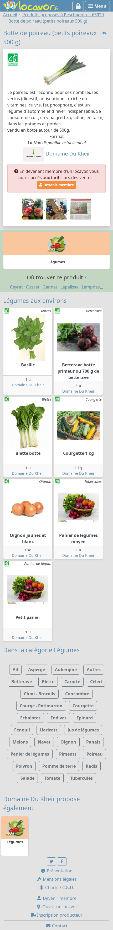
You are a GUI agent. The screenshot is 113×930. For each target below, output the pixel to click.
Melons (20, 742)
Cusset (32, 287)
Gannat (50, 287)
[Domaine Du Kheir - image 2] (57, 208)
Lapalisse (69, 287)
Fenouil (22, 730)
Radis (91, 766)
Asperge (36, 669)
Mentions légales (59, 879)
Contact (59, 926)
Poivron (24, 766)
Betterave (21, 682)
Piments (67, 754)
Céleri (96, 682)
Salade (27, 778)
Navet (44, 742)
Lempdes (91, 287)
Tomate (52, 778)
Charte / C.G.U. (59, 887)
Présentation (59, 871)
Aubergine (66, 669)
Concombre (77, 694)
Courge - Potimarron (41, 706)
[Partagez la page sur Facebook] (61, 861)
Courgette (83, 706)
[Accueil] (31, 5)
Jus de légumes (83, 730)
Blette (48, 682)
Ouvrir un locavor (59, 907)
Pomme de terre (59, 766)
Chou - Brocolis (39, 694)
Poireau (94, 754)
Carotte (72, 682)
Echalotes (30, 718)
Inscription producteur (59, 915)
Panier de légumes (30, 754)
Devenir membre (58, 184)
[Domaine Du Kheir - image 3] (80, 208)
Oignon (68, 742)
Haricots (49, 730)
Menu (99, 6)
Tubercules (81, 778)
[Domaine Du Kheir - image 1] (33, 208)
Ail (15, 669)
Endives (58, 718)
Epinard (84, 718)
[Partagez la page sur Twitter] (51, 861)
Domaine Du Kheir (28, 384)
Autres (94, 669)
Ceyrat (16, 287)
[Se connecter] (78, 6)
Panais (93, 742)
